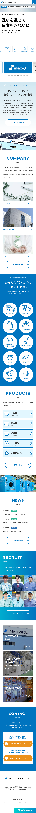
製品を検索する (26, 810)
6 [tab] (24, 76)
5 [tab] (21, 76)
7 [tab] (27, 76)
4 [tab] (18, 76)
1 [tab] (9, 76)
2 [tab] (12, 76)
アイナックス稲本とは (18, 123)
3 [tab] (15, 76)
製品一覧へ (18, 465)
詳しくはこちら (18, 613)
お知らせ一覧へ (18, 540)
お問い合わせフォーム (17, 744)
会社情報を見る (18, 264)
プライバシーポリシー (18, 799)
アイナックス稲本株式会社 (8, 2)
